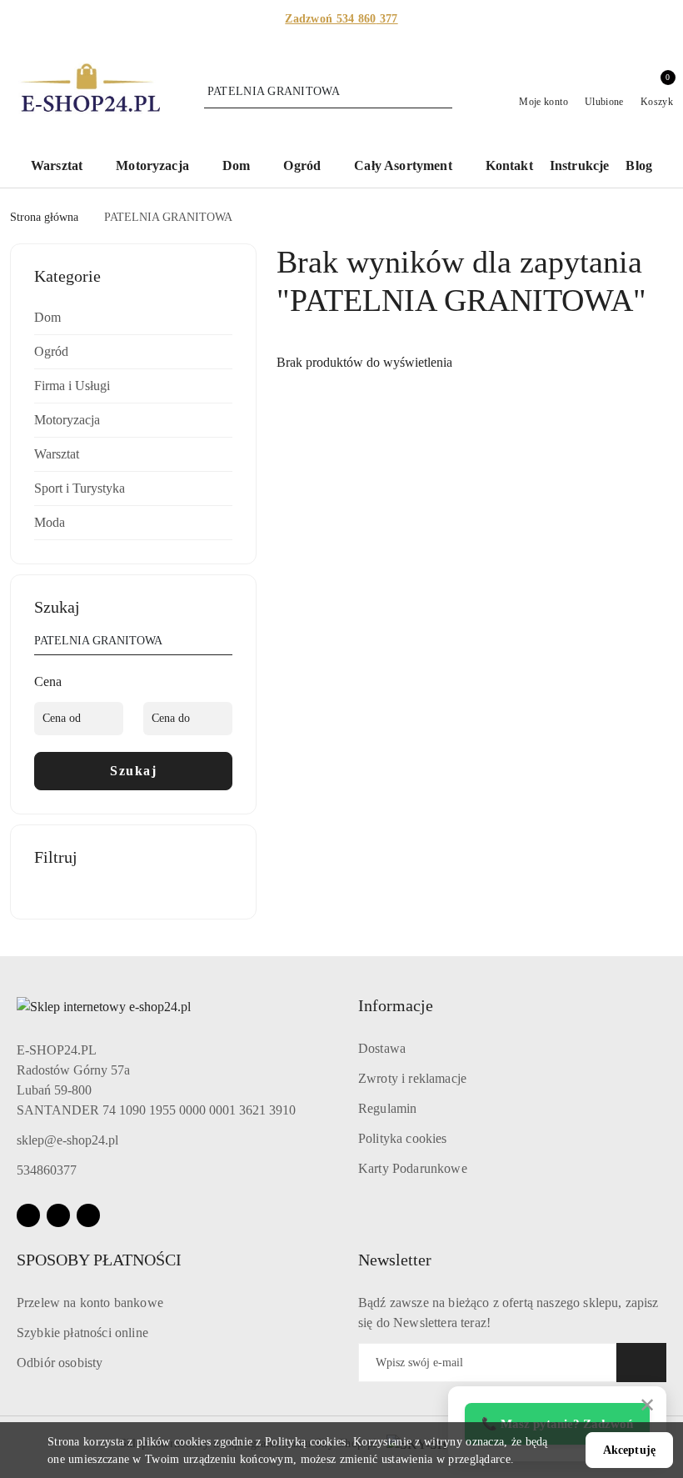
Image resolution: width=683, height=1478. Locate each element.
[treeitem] (133, 317)
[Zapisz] (641, 1362)
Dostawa (382, 1048)
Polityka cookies (402, 1138)
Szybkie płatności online (82, 1332)
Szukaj (133, 771)
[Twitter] (88, 1215)
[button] (65, 167)
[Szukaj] (225, 643)
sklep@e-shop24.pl (67, 1140)
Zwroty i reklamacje (412, 1078)
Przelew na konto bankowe (90, 1302)
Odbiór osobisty (59, 1362)
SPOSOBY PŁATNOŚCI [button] (99, 1259)
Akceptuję (629, 1450)
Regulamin (387, 1108)
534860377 (47, 1170)
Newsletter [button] (394, 1259)
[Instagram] (58, 1215)
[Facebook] (28, 1215)
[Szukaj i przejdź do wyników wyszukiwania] (442, 91)
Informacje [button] (395, 1005)
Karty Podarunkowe (412, 1168)
